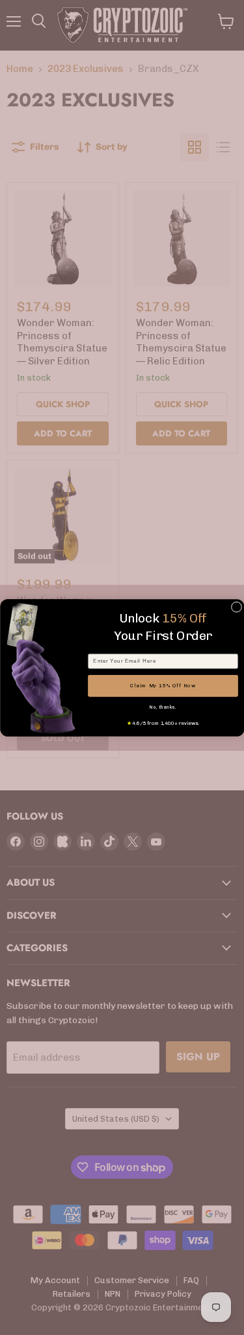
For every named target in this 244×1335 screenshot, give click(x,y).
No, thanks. (163, 707)
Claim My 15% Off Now (162, 686)
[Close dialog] (236, 606)
